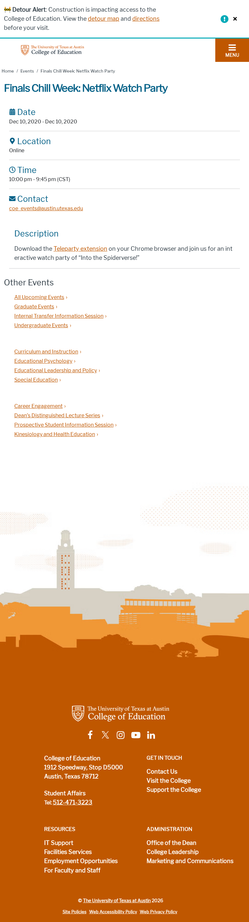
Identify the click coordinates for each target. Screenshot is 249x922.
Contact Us (162, 771)
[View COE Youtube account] (136, 735)
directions (146, 18)
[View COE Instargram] (120, 735)
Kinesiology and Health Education (54, 434)
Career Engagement (38, 406)
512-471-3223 (72, 802)
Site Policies (75, 911)
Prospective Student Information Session (63, 425)
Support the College (174, 789)
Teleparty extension (80, 248)
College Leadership (173, 852)
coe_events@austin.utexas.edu (46, 208)
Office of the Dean (171, 843)
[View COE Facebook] (90, 735)
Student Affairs (65, 793)
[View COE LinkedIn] (151, 735)
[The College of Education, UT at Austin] (52, 50)
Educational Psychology (43, 361)
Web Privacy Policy (158, 911)
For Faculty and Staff (72, 870)
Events (27, 71)
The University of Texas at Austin (117, 901)
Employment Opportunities (81, 861)
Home (8, 71)
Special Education (36, 380)
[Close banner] (233, 19)
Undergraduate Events (41, 325)
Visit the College (169, 780)
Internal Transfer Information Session (58, 316)
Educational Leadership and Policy (55, 370)
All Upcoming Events (39, 297)
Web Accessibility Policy (113, 911)
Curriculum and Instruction (46, 352)
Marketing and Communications (190, 861)
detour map (103, 18)
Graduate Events (34, 307)
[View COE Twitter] (105, 735)
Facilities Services (68, 852)
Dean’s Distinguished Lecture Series (57, 415)
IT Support (58, 843)
